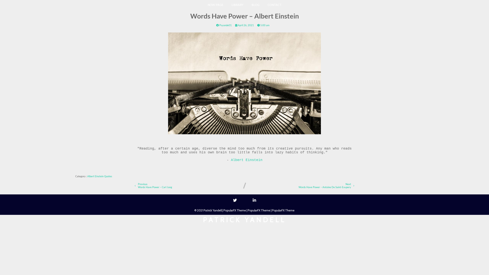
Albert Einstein (246, 160)
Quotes (108, 176)
